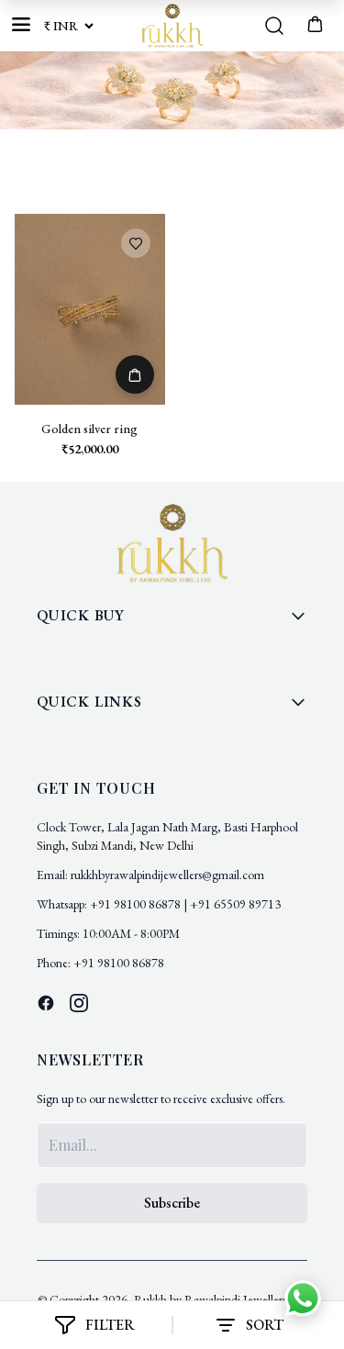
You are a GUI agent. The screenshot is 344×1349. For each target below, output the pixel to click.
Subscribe (172, 1202)
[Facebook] (46, 1003)
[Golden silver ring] (90, 309)
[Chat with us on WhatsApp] (302, 1301)
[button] (315, 23)
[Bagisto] (172, 26)
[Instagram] (79, 1003)
